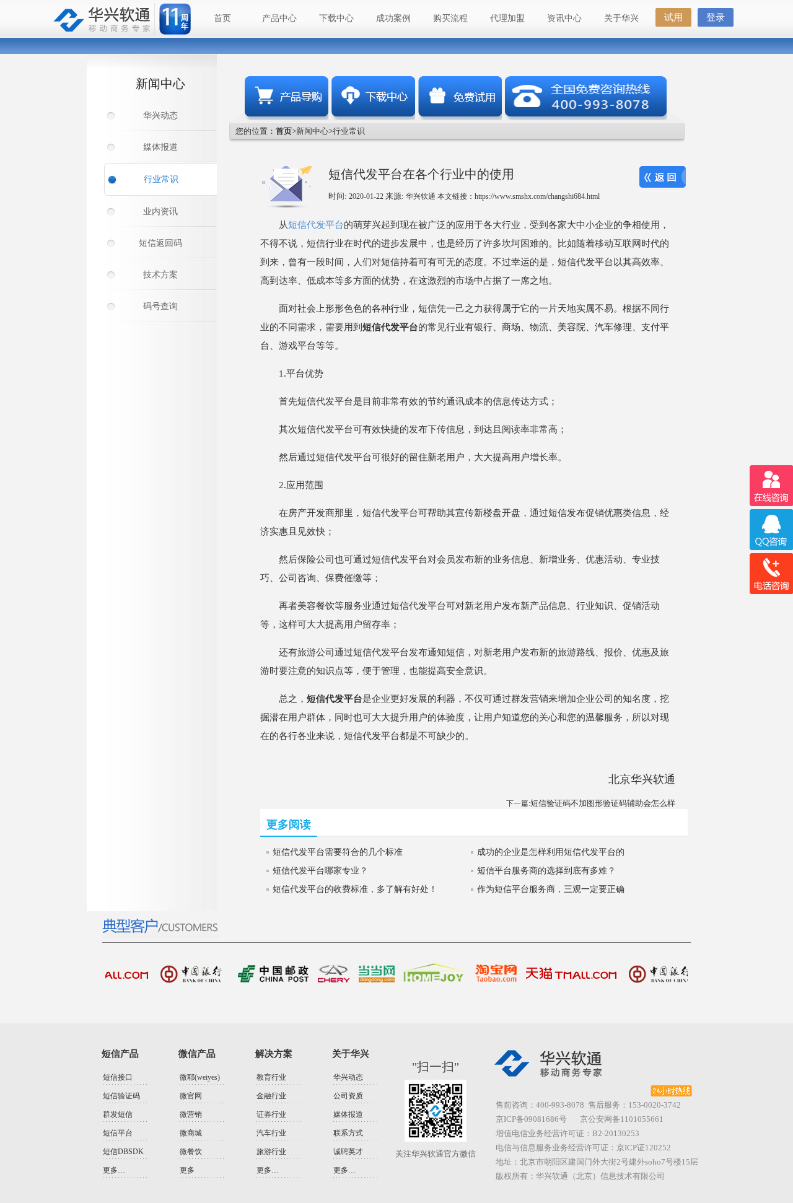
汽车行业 (271, 1133)
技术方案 (160, 274)
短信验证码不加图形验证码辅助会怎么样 (602, 803)
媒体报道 (160, 147)
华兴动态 (160, 115)
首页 (222, 18)
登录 (715, 17)
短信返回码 (160, 243)
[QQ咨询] (771, 530)
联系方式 (348, 1133)
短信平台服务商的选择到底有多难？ (546, 870)
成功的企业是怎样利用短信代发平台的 (550, 852)
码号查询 (160, 306)
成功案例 (393, 18)
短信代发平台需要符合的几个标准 (338, 852)
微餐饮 (191, 1151)
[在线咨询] (771, 486)
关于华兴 (621, 18)
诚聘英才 (348, 1151)
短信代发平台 (316, 225)
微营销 (191, 1114)
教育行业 (271, 1077)
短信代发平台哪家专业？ (320, 870)
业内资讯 (160, 211)
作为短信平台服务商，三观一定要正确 (550, 889)
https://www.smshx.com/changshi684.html (537, 196)
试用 (673, 17)
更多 (187, 1170)
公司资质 (348, 1095)
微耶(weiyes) (200, 1077)
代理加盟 (507, 18)
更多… (114, 1170)
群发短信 (118, 1114)
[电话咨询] (771, 574)
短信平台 (118, 1133)
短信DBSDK (123, 1151)
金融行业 (271, 1095)
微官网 (191, 1095)
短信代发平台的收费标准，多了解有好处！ (355, 889)
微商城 (191, 1133)
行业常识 (161, 179)
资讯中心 (564, 18)
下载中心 (336, 18)
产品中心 (279, 18)
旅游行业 (271, 1151)
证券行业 (271, 1114)
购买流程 (450, 18)
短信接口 (118, 1077)
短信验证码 (121, 1095)
